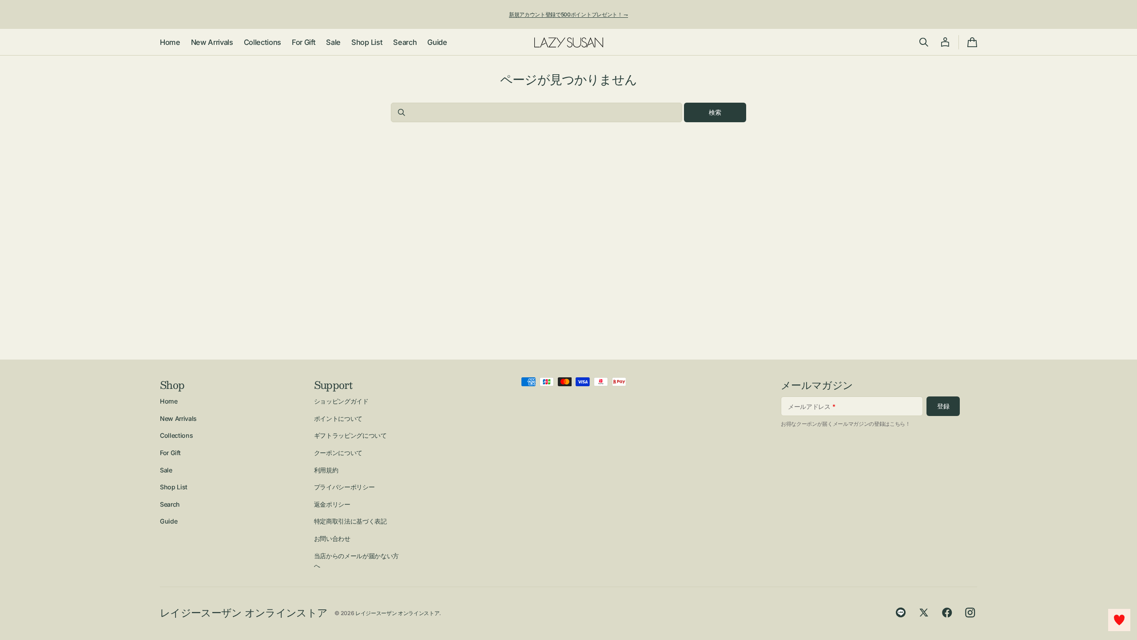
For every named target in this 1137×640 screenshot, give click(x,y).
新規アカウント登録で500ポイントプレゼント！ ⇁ (568, 14)
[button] (924, 42)
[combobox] (536, 112)
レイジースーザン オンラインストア (397, 613)
